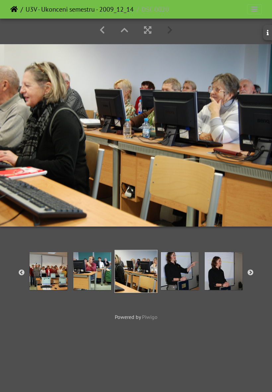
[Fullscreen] (147, 30)
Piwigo (150, 317)
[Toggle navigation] (254, 9)
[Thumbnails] (124, 30)
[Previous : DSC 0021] (102, 30)
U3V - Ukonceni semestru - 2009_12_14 (80, 9)
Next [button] (250, 272)
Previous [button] (21, 272)
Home (14, 9)
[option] (48, 271)
